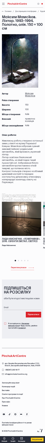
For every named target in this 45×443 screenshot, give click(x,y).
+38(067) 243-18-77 (12, 370)
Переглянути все (18, 268)
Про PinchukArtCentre (11, 398)
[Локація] (4, 439)
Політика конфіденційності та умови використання (17, 424)
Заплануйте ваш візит (10, 383)
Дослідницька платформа (25, 11)
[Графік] (13, 439)
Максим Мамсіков (30, 94)
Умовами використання (18, 325)
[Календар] (21, 439)
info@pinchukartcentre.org (16, 374)
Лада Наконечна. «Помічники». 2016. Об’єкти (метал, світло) (21, 240)
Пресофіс (6, 402)
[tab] (15, 260)
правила (21, 328)
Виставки (5, 390)
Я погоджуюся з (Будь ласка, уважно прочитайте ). (22, 326)
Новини (5, 406)
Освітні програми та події (12, 394)
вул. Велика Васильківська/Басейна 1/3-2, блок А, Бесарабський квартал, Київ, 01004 (22, 364)
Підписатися (33, 314)
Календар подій (8, 387)
